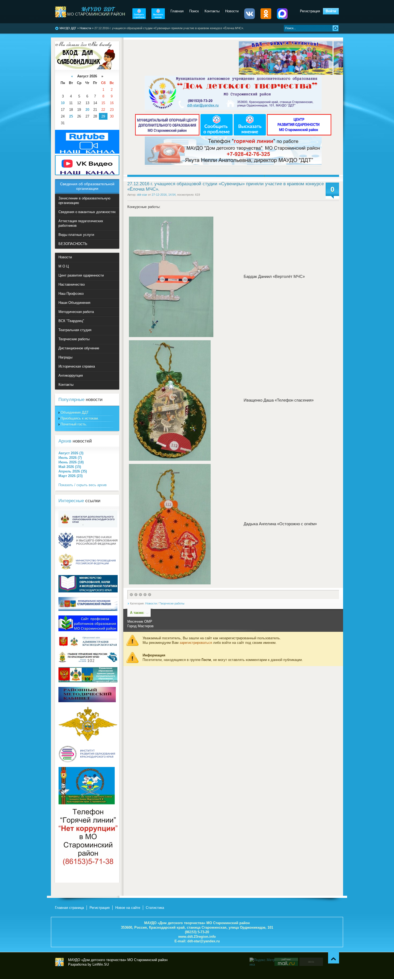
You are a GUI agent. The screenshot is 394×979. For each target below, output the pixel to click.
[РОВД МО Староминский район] (87, 740)
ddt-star (142, 194)
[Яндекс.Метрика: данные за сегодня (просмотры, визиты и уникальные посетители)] (263, 962)
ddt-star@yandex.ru (203, 941)
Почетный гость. (74, 424)
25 (71, 116)
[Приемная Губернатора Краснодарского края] (87, 646)
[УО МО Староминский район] (87, 681)
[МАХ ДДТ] (282, 18)
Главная (177, 11)
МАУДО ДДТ (68, 28)
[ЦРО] (299, 134)
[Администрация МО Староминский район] (87, 610)
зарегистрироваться (196, 643)
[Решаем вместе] (139, 18)
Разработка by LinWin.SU (88, 964)
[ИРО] (87, 761)
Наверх (333, 957)
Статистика (155, 908)
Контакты (212, 11)
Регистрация (310, 11)
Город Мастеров (140, 626)
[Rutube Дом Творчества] (87, 152)
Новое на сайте (127, 908)
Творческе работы (171, 603)
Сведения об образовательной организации (87, 186)
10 (63, 103)
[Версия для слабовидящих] (85, 68)
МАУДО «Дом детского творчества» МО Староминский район (59, 962)
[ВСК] (86, 803)
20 (87, 110)
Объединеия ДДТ (75, 412)
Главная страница (69, 908)
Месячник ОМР (139, 621)
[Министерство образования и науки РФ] (87, 547)
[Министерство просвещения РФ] (87, 569)
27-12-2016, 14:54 (164, 194)
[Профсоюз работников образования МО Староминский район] (87, 630)
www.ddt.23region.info (197, 937)
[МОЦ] (167, 134)
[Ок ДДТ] (266, 18)
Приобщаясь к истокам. (80, 418)
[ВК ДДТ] (249, 18)
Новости (85, 28)
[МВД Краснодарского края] (87, 661)
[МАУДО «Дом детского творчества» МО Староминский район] (90, 12)
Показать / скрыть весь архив (82, 485)
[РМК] (87, 701)
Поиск (194, 11)
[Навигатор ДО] (87, 526)
